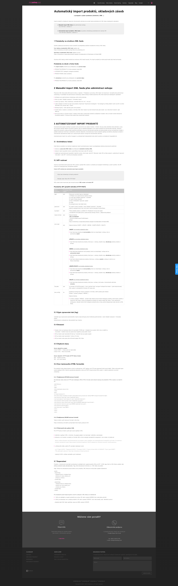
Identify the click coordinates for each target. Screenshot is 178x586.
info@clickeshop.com (116, 540)
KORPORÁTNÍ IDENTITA (60, 554)
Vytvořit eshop (101, 3)
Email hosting (117, 3)
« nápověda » (61, 538)
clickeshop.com (77, 581)
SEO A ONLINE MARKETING (61, 559)
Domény (125, 3)
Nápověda (130, 3)
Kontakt (141, 3)
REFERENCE (29, 559)
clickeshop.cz (93, 581)
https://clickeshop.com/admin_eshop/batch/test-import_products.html (71, 422)
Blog (136, 3)
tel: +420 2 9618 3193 (114, 538)
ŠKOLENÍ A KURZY (59, 557)
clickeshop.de (85, 581)
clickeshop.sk (101, 581)
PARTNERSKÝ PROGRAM (32, 561)
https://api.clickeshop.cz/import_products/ (67, 174)
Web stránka (109, 3)
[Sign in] (151, 3)
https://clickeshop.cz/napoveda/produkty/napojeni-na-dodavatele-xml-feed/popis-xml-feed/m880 (77, 54)
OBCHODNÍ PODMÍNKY (32, 557)
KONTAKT (28, 554)
